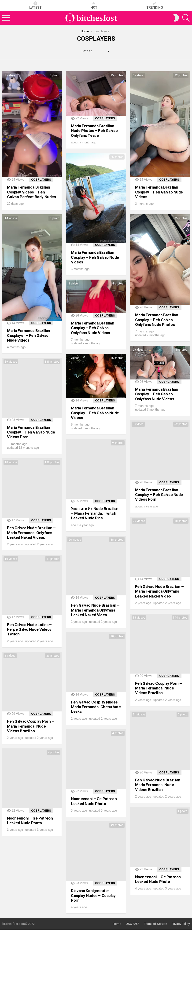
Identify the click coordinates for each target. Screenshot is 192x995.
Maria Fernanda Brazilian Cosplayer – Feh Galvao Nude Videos (28, 335)
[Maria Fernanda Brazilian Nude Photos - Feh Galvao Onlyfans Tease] (96, 93)
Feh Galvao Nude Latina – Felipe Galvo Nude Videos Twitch (29, 629)
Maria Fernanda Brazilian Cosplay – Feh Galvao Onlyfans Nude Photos (156, 320)
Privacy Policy (181, 924)
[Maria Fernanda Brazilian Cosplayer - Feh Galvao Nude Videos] (32, 267)
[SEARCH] (186, 18)
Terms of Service (155, 924)
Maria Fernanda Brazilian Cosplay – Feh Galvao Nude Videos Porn (31, 432)
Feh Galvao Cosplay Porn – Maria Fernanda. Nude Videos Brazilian (158, 688)
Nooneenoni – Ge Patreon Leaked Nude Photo (94, 801)
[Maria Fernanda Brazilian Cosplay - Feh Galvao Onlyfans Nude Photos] (160, 259)
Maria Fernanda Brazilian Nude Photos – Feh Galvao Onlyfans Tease (94, 131)
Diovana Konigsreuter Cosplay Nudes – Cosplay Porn (93, 895)
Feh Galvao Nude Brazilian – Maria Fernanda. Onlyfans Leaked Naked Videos (31, 532)
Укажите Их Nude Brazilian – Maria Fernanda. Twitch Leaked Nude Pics (94, 513)
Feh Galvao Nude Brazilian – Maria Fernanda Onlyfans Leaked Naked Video (159, 591)
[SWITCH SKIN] (176, 18)
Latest (35, 7)
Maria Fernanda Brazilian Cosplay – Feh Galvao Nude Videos (159, 192)
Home (117, 924)
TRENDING (154, 7)
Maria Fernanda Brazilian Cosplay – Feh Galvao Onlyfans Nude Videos (92, 328)
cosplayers (41, 179)
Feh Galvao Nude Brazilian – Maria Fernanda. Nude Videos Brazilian (159, 785)
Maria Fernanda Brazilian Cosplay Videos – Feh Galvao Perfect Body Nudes (31, 192)
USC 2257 (132, 924)
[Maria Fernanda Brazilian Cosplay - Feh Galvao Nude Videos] (160, 124)
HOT (94, 7)
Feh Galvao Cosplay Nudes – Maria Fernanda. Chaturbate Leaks (96, 707)
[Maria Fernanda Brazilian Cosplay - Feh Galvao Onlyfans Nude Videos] (96, 296)
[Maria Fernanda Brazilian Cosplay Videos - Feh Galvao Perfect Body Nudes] (32, 124)
